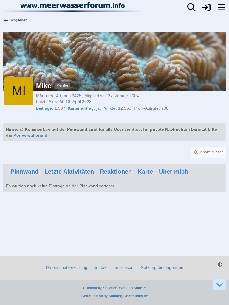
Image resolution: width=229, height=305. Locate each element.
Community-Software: (114, 288)
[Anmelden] (206, 7)
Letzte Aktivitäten (69, 171)
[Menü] (221, 7)
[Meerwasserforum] (73, 7)
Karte (145, 171)
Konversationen (29, 135)
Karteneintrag (81, 108)
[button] (208, 152)
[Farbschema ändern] (220, 265)
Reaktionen (116, 171)
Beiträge (44, 108)
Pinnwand (24, 171)
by (114, 296)
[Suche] (191, 7)
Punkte (108, 108)
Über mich (173, 171)
